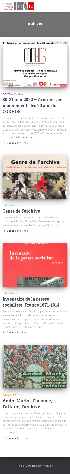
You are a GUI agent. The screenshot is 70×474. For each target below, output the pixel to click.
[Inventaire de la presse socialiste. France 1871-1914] (35, 265)
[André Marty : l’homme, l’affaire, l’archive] (35, 366)
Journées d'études (13, 94)
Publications (10, 205)
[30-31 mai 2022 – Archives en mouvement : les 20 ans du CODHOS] (35, 64)
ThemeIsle (46, 465)
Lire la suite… (27, 137)
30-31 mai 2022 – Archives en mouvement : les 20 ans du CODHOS (33, 105)
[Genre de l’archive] (35, 177)
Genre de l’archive (21, 211)
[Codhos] (20, 6)
